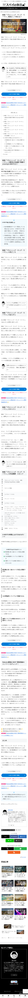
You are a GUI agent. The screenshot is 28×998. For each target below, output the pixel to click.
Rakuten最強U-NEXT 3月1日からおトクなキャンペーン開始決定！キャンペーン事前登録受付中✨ (13, 105)
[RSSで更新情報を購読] (13, 825)
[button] (18, 840)
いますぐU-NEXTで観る (14, 94)
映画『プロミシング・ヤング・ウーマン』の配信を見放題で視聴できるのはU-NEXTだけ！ (14, 117)
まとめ (5, 154)
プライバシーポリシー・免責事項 (20, 992)
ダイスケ (10, 810)
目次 (12, 112)
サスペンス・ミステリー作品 (8, 830)
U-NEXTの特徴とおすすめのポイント (13, 137)
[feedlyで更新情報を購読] (11, 825)
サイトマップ (7, 991)
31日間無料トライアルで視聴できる (14, 144)
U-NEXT (19, 830)
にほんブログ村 (14, 984)
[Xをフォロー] (9, 825)
